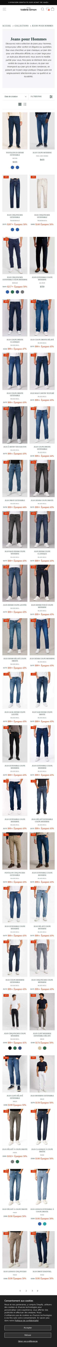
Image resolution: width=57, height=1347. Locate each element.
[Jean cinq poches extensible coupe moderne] (14, 255)
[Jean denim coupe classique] (42, 529)
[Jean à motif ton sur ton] (14, 425)
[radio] (20, 105)
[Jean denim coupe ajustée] (14, 583)
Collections (21, 26)
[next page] (38, 1291)
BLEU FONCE (17, 230)
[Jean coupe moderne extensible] (14, 958)
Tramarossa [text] (15, 220)
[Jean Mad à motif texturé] (42, 371)
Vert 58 (15, 1048)
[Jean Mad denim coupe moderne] (14, 529)
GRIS (12, 1162)
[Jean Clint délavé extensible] (14, 1074)
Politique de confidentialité (27, 1320)
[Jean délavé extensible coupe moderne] (42, 797)
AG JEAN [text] (42, 283)
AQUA (45, 1224)
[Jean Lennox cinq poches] (14, 1249)
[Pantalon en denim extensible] (14, 131)
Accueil (6, 26)
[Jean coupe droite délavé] (42, 317)
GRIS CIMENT (22, 292)
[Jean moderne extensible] (42, 1074)
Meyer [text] (14, 158)
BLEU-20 (17, 167)
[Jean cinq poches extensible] (14, 193)
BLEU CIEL (40, 1224)
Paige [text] (15, 1152)
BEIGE (40, 1048)
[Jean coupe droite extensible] (14, 371)
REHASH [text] (15, 283)
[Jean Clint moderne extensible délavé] (42, 1011)
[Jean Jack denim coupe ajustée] (14, 690)
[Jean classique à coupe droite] (42, 1127)
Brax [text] (42, 1039)
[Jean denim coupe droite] (42, 478)
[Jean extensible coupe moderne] (42, 255)
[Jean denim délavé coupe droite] (14, 636)
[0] (47, 9)
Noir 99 (10, 1048)
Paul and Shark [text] (42, 156)
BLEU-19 (12, 167)
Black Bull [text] (15, 345)
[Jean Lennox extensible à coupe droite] (42, 1187)
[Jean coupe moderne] (42, 131)
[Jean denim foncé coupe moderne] (42, 583)
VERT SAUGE (12, 292)
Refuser (27, 1335)
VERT (45, 1048)
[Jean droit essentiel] (42, 1249)
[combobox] (15, 96)
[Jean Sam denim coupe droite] (42, 690)
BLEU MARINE (17, 292)
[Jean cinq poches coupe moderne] (42, 958)
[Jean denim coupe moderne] (42, 636)
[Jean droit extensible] (14, 478)
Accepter (28, 1327)
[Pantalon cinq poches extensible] (14, 851)
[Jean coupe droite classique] (14, 317)
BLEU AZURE (7, 292)
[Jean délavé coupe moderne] (42, 904)
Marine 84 (20, 1048)
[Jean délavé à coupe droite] (14, 1127)
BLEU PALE (12, 230)
